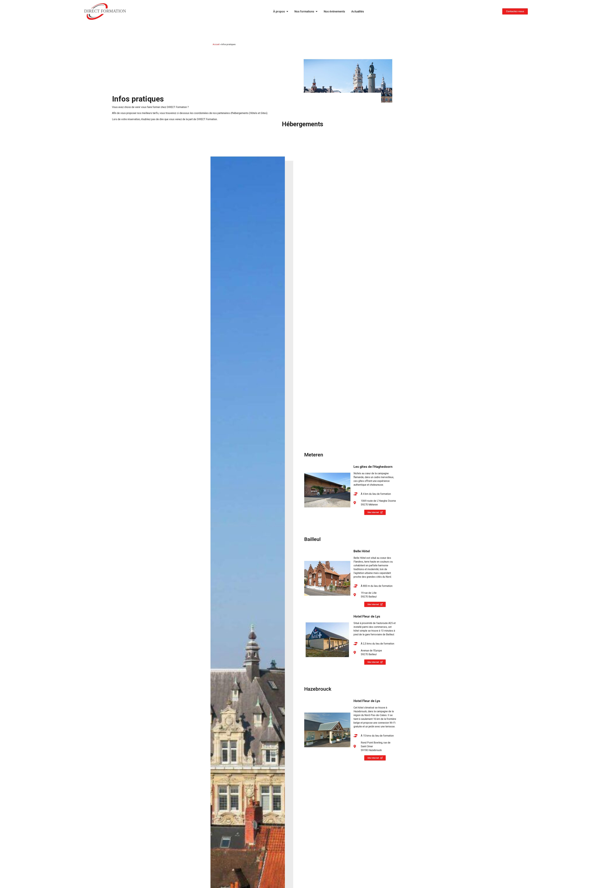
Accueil (216, 44)
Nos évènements (334, 11)
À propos (279, 11)
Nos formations (304, 11)
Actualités (357, 11)
